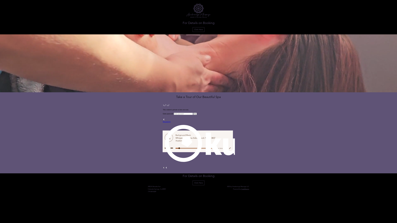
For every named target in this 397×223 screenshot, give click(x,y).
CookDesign (245, 189)
